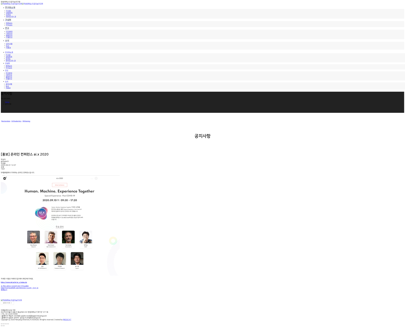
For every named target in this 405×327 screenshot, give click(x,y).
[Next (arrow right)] (4, 325)
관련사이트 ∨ (7, 303)
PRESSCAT (67, 320)
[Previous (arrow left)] (2, 325)
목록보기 (4, 290)
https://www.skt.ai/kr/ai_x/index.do (14, 282)
